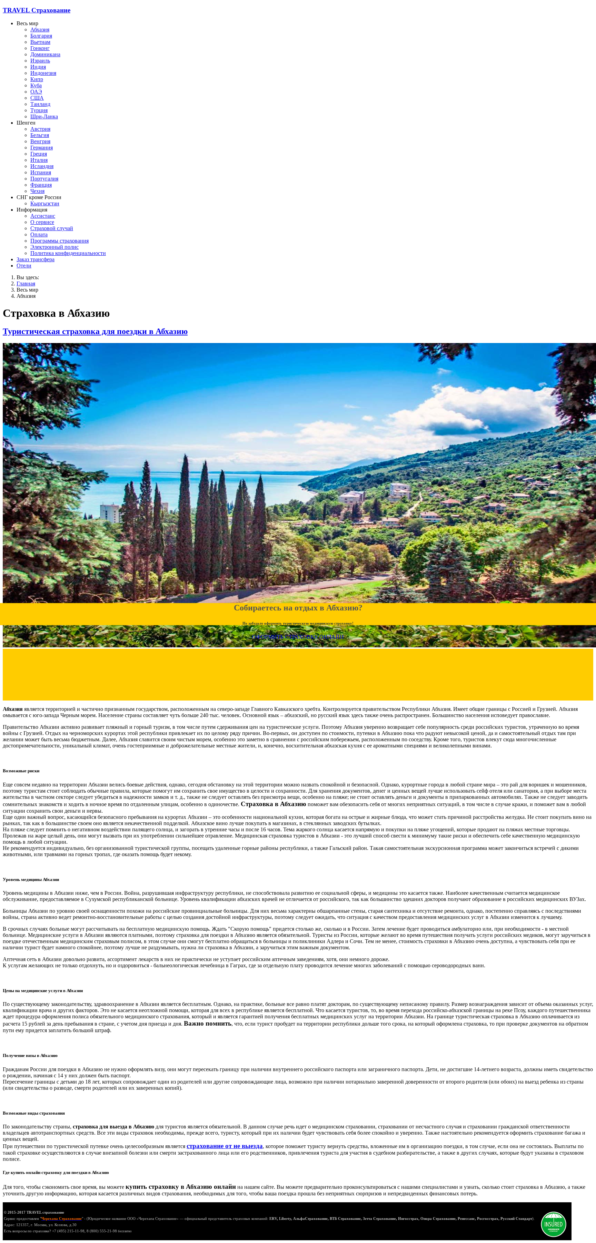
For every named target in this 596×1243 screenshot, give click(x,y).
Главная (26, 283)
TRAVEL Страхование (36, 10)
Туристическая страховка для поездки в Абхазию (95, 331)
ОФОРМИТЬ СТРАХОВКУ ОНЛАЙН (298, 636)
